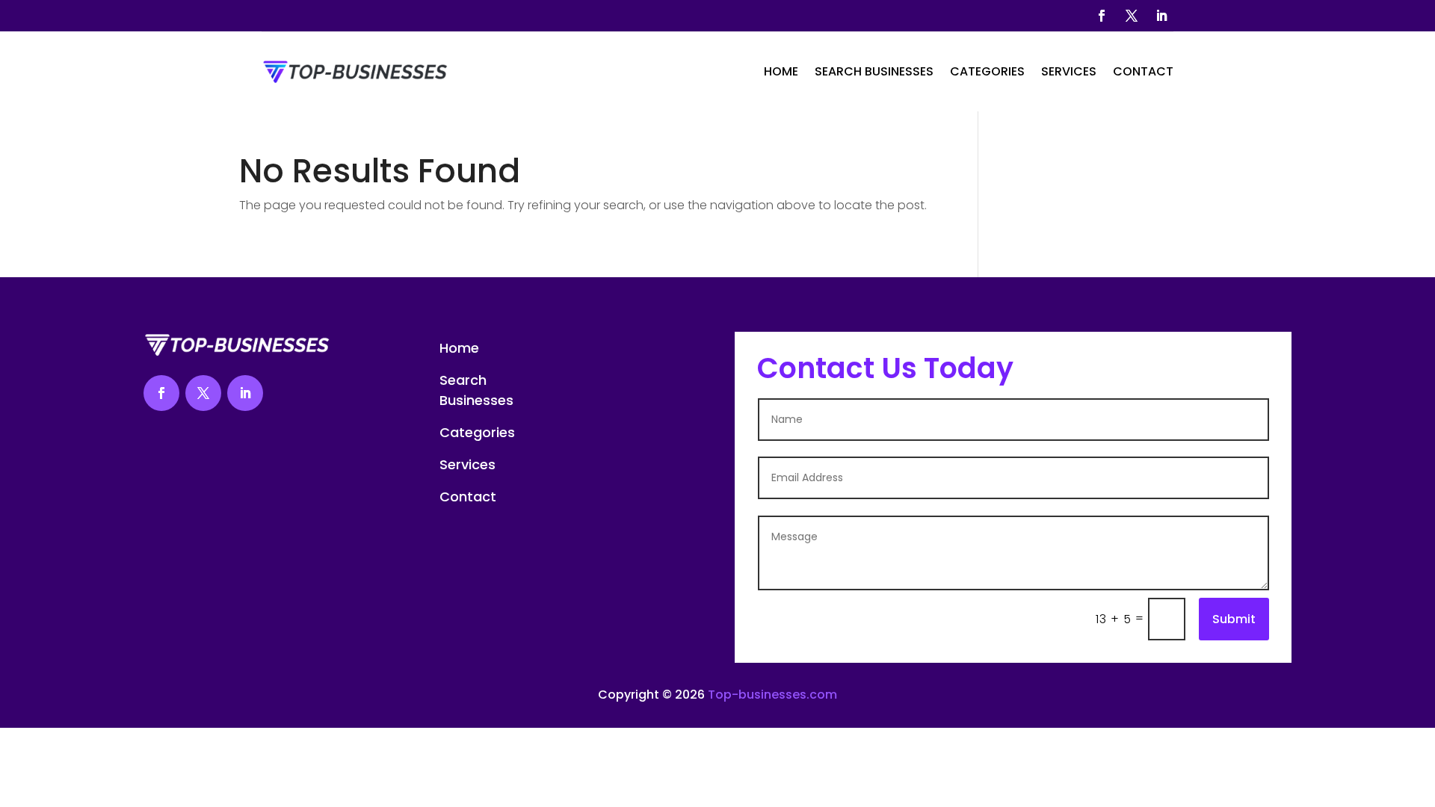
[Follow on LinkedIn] (1161, 16)
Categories (987, 71)
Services (1068, 71)
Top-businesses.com (772, 694)
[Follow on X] (1132, 16)
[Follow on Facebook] (1102, 16)
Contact (1143, 71)
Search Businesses (874, 71)
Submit (1234, 619)
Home (781, 71)
